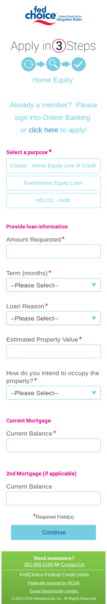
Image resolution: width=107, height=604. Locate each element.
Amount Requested (33, 239)
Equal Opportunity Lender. (54, 591)
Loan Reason (25, 306)
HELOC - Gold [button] (53, 200)
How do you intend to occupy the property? (52, 377)
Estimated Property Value (42, 339)
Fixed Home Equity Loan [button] (53, 183)
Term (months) (27, 273)
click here (43, 130)
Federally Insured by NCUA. (54, 582)
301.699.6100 (38, 564)
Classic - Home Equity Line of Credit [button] (53, 166)
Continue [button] (54, 532)
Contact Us (72, 564)
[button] (53, 285)
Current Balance (29, 433)
